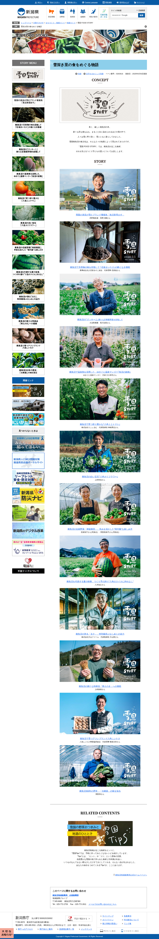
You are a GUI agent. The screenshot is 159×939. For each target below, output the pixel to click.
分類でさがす (38, 23)
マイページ (141, 2)
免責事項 (127, 916)
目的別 (72, 17)
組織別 (82, 17)
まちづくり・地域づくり (55, 23)
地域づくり (71, 23)
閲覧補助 (108, 2)
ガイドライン (108, 920)
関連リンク (28, 380)
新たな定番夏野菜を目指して (100, 320)
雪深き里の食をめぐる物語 (31, 27)
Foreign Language (91, 2)
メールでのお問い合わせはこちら (103, 904)
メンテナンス (86, 929)
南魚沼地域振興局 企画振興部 (66, 895)
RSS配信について (131, 920)
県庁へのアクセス (25, 929)
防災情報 (51, 17)
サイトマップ (108, 916)
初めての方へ (55, 2)
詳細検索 (142, 10)
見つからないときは (28, 431)
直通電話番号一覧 (66, 929)
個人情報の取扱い (109, 923)
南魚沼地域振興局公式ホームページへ (131, 875)
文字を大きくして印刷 (94, 74)
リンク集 (127, 923)
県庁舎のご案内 (46, 929)
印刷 (79, 74)
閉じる (146, 26)
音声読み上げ (124, 2)
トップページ (26, 23)
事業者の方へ (72, 2)
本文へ (40, 2)
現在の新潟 (93, 17)
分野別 (62, 17)
